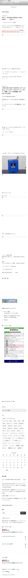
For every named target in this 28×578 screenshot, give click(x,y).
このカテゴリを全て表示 (14, 357)
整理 (22, 445)
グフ (13, 438)
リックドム (11, 445)
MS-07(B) (10, 425)
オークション (6, 433)
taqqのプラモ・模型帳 (10, 2)
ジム (9, 443)
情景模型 (18, 445)
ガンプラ (10, 435)
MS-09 (15, 425)
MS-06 (15, 423)
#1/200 (4, 418)
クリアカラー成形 (6, 438)
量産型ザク (20, 448)
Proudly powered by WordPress (8, 574)
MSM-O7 (16, 428)
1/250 (19, 421)
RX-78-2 (13, 430)
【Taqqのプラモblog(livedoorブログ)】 (11, 315)
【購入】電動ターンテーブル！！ (9, 495)
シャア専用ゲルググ (20, 438)
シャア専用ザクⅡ (6, 440)
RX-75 (4, 430)
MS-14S (4, 428)
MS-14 (19, 425)
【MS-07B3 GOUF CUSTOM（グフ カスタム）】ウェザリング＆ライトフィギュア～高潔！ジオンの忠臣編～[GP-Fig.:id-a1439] (14, 485)
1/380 (23, 421)
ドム (13, 443)
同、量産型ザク (18, 104)
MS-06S (4, 425)
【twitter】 (5, 319)
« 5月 (7, 470)
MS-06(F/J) (21, 423)
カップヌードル (13, 433)
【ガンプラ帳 (6, 311)
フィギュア (5, 445)
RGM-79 (21, 428)
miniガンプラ (9, 423)
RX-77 (8, 430)
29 (17, 467)
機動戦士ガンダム (12, 448)
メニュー (15, 7)
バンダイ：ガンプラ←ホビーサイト (8, 536)
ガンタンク (21, 433)
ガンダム (5, 435)
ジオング (5, 443)
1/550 (4, 423)
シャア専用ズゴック (16, 440)
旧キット (5, 448)
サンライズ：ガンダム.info (7, 543)
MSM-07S (10, 428)
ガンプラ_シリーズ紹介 (19, 435)
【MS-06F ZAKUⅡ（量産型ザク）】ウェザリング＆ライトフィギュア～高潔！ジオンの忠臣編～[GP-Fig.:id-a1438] (14, 491)
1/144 (15, 421)
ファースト (18, 443)
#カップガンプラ (11, 418)
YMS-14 (18, 430)
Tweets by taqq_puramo (7, 505)
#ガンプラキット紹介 (7, 421)
